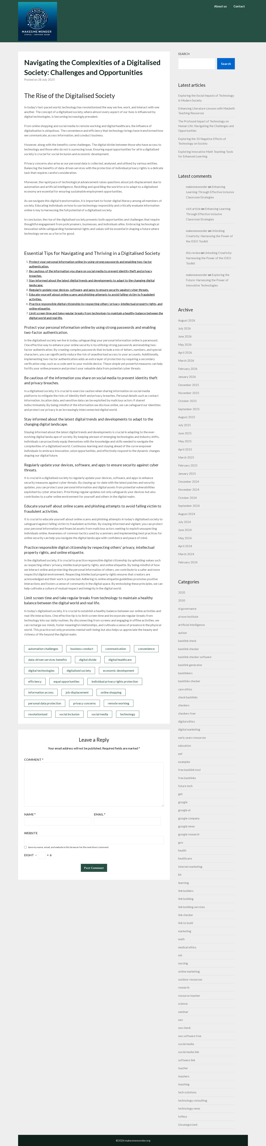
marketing (184, 931)
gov (180, 842)
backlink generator (190, 665)
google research (188, 834)
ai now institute (188, 616)
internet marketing (190, 866)
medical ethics (187, 947)
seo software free (189, 1036)
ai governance (187, 608)
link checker (185, 915)
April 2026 (185, 352)
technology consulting (192, 1100)
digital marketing (189, 729)
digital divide (87, 659)
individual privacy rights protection (115, 681)
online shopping (111, 692)
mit (180, 955)
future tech (185, 786)
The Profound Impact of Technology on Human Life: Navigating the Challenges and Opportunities (206, 126)
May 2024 (185, 538)
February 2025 (187, 465)
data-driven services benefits (47, 659)
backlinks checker (189, 681)
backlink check (187, 640)
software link (186, 1060)
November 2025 (188, 393)
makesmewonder (196, 186)
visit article (193, 208)
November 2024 (188, 489)
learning (183, 882)
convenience (146, 648)
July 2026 (184, 328)
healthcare (185, 858)
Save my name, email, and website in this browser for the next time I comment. (68, 847)
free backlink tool (189, 769)
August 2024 (186, 514)
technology (127, 714)
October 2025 (187, 401)
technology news (189, 1108)
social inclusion (69, 714)
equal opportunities (66, 681)
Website (31, 833)
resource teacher (189, 995)
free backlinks (187, 778)
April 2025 (185, 449)
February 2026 (187, 368)
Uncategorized (187, 1124)
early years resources (192, 737)
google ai (184, 810)
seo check (184, 1027)
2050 (181, 600)
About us (220, 6)
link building (186, 898)
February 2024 (187, 562)
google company (189, 818)
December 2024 (188, 481)
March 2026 (186, 360)
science (183, 1003)
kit (179, 874)
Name (30, 814)
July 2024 (184, 522)
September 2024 (189, 505)
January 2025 (187, 473)
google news (186, 826)
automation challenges (43, 648)
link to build (185, 923)
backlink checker (188, 649)
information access (41, 692)
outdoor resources (190, 979)
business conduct (81, 648)
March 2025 (186, 457)
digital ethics (186, 721)
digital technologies (41, 670)
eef (180, 753)
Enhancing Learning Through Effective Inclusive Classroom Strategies (210, 192)
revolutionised (37, 714)
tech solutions (187, 1092)
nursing (183, 963)
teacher (183, 1068)
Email (99, 814)
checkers (183, 705)
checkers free (187, 713)
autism (182, 632)
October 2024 (187, 497)
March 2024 (186, 554)
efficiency (34, 681)
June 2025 (185, 433)
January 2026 (187, 376)
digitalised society (79, 670)
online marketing (189, 971)
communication (115, 648)
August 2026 (186, 320)
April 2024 (185, 546)
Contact (239, 6)
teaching (183, 1084)
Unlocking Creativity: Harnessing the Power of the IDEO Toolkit (209, 236)
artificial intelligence (191, 624)
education (184, 745)
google (183, 802)
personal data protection (44, 703)
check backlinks (188, 697)
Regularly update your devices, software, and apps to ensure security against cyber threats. (89, 290)
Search (183, 54)
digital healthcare (120, 659)
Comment (33, 759)
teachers (183, 1076)
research (183, 987)
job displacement (77, 692)
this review (193, 252)
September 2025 (189, 409)
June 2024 (185, 530)
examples (184, 761)
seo (180, 1019)
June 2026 (185, 336)
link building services (191, 907)
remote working (118, 703)
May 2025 (185, 441)
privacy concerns (84, 703)
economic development (118, 670)
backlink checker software (194, 657)
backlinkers (185, 673)
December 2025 (188, 385)
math (181, 939)
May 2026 (185, 344)
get (180, 794)
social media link (188, 1052)
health (182, 850)
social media (100, 714)
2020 (181, 592)
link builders (186, 890)
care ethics (185, 689)
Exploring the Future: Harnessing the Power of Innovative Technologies (207, 280)
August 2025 (186, 417)
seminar (183, 1011)
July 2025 (184, 425)
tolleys (182, 1116)
